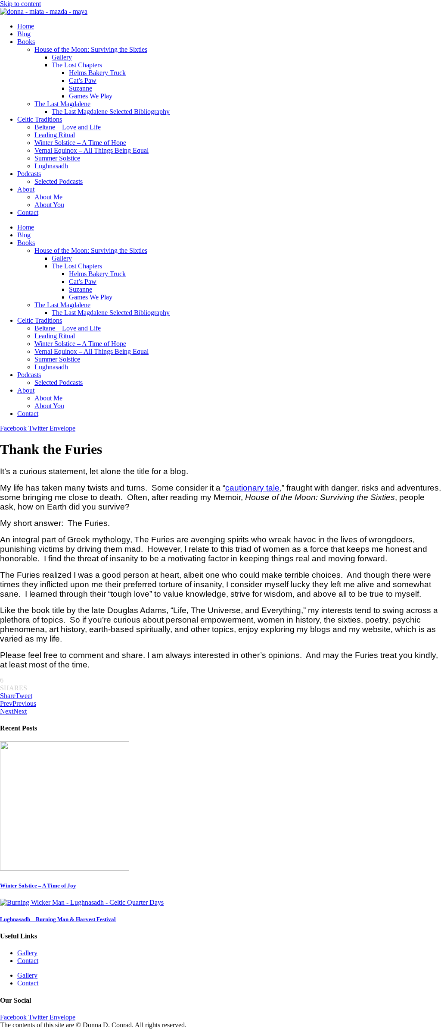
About (25, 189)
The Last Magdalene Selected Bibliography (111, 111)
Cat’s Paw (82, 80)
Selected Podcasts (58, 181)
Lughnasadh (51, 166)
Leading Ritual (54, 134)
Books (26, 41)
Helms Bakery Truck (97, 72)
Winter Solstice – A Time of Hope (80, 142)
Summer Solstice (57, 158)
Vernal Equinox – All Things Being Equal (91, 150)
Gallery (62, 57)
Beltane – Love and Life (67, 127)
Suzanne (80, 88)
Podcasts (29, 173)
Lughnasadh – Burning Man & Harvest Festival (58, 919)
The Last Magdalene (62, 103)
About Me (48, 197)
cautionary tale (252, 487)
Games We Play (90, 96)
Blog (24, 34)
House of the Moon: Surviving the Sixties (90, 49)
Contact (27, 212)
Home (25, 26)
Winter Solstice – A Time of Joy (38, 885)
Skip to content (20, 3)
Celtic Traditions (39, 119)
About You (49, 204)
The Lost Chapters (77, 65)
